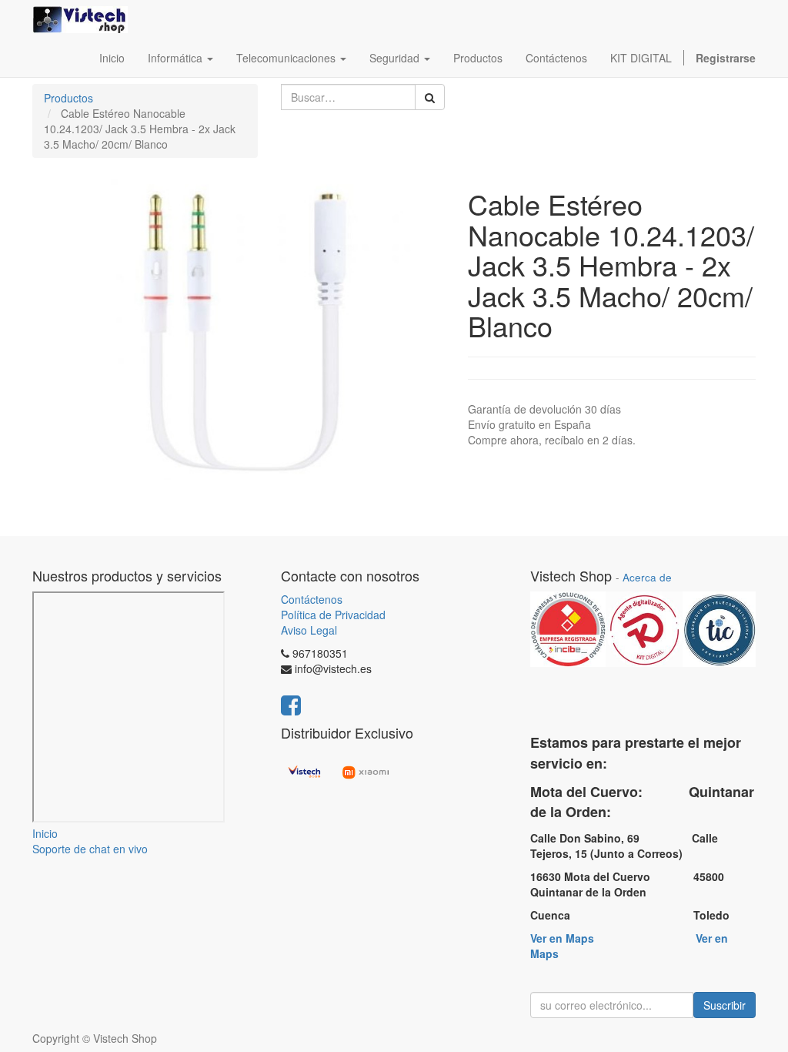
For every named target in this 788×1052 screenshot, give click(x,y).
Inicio (45, 833)
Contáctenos (311, 599)
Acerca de (647, 577)
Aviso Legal (309, 630)
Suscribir (724, 1005)
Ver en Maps (562, 938)
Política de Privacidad (333, 614)
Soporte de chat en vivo (90, 848)
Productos (68, 98)
